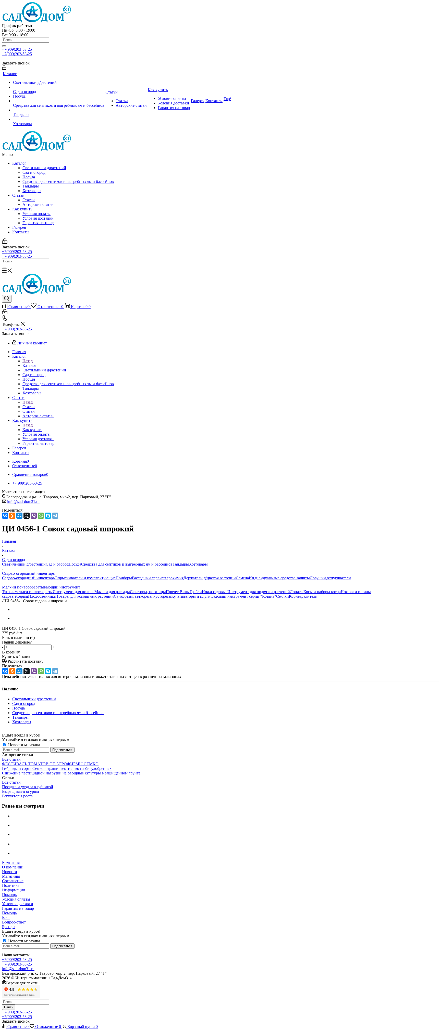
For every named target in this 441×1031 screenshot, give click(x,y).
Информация (13, 890)
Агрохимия (173, 578)
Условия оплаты (36, 213)
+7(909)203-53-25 (17, 49)
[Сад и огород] (58, 87)
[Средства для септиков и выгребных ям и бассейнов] (58, 101)
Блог (6, 917)
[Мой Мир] (19, 516)
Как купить (22, 209)
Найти (8, 1007)
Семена (242, 578)
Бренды (8, 927)
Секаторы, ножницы (148, 592)
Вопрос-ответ (14, 922)
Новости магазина (23, 745)
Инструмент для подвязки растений (258, 592)
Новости (9, 871)
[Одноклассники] (12, 516)
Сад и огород (33, 172)
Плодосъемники (42, 596)
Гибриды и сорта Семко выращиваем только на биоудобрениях (57, 768)
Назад (27, 361)
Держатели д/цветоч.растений (209, 578)
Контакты (20, 232)
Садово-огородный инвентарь (28, 578)
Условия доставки (38, 218)
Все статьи (11, 759)
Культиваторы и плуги (191, 596)
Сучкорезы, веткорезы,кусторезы (142, 596)
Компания (11, 862)
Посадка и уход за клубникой (27, 787)
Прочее (173, 592)
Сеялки (282, 596)
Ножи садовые (214, 592)
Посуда (28, 177)
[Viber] (34, 516)
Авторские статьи (38, 204)
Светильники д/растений (44, 168)
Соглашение (12, 881)
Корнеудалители (303, 596)
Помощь (9, 894)
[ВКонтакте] (5, 516)
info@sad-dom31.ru (23, 501)
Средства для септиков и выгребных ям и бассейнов (68, 181)
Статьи (18, 195)
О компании (12, 867)
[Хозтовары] (58, 119)
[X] (26, 516)
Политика (10, 885)
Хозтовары (31, 191)
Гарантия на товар (38, 223)
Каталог (19, 163)
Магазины (11, 876)
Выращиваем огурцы (20, 791)
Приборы (124, 578)
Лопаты (296, 592)
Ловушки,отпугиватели (330, 578)
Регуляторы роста (17, 796)
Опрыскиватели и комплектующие (85, 578)
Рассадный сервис (148, 578)
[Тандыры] (58, 110)
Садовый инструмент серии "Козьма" (243, 596)
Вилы (185, 592)
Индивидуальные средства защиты (279, 578)
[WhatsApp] (41, 516)
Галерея (19, 227)
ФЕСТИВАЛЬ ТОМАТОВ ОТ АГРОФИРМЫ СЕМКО (50, 764)
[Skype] (48, 516)
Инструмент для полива (73, 592)
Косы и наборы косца (322, 592)
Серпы (22, 596)
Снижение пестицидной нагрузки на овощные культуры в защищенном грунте (71, 773)
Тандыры (30, 186)
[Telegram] (55, 516)
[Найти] (4, 46)
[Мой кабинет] (4, 68)
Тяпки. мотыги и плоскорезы (27, 592)
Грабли (196, 592)
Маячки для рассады (112, 592)
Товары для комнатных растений (85, 596)
